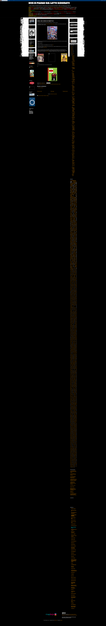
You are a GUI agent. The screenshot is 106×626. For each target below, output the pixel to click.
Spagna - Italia (71, 434)
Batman (75, 288)
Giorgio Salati (75, 237)
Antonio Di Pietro (74, 285)
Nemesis (75, 394)
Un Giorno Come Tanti (33, 7)
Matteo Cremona (73, 577)
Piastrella (75, 249)
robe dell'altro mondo (73, 591)
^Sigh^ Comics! (73, 508)
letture (71, 269)
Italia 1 (76, 215)
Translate (73, 26)
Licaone (71, 240)
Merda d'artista (74, 386)
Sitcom (76, 186)
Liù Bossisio (75, 372)
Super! (75, 439)
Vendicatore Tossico (73, 453)
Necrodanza (71, 394)
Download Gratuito (72, 320)
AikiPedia (30, 27)
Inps (73, 215)
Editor (75, 321)
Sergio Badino (72, 428)
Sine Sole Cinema (75, 432)
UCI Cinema (71, 447)
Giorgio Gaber (74, 343)
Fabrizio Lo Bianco (73, 234)
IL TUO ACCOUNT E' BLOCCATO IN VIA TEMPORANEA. (73, 477)
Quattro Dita (74, 413)
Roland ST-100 (75, 421)
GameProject (72, 337)
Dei (72, 315)
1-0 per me (74, 269)
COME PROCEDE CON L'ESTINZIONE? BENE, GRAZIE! (73, 109)
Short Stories (73, 595)
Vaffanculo (75, 451)
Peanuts (73, 406)
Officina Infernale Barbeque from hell (74, 585)
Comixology (71, 307)
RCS (74, 251)
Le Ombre (76, 366)
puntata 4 (75, 464)
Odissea (71, 400)
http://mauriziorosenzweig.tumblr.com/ (74, 570)
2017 (72, 47)
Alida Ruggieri (75, 208)
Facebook (71, 235)
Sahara (73, 424)
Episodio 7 (72, 326)
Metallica (72, 205)
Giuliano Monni (75, 204)
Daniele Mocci (73, 544)
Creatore (71, 184)
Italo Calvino (75, 358)
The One (74, 443)
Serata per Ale (75, 427)
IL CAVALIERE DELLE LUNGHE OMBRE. (73, 98)
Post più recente (39, 91)
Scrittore (75, 256)
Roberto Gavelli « (73, 593)
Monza (73, 390)
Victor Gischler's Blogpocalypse (73, 606)
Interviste (75, 356)
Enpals (71, 213)
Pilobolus (72, 408)
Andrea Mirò (74, 282)
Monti (73, 389)
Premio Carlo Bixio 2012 (62, 16)
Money (71, 389)
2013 (72, 50)
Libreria (74, 370)
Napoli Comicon (72, 246)
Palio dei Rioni (74, 402)
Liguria (72, 216)
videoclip (71, 207)
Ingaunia (72, 355)
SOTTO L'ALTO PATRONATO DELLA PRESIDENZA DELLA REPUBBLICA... (73, 489)
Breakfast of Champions (73, 532)
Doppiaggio (74, 319)
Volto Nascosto (71, 455)
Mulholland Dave (73, 580)
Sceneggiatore (73, 180)
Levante (74, 369)
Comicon (75, 305)
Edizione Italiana (72, 322)
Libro (73, 371)
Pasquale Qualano (72, 218)
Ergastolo (75, 326)
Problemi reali (71, 411)
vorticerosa (72, 608)
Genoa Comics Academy (73, 339)
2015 (72, 48)
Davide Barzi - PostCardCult (73, 548)
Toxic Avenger (74, 444)
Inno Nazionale (71, 356)
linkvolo (74, 462)
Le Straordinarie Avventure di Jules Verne (73, 193)
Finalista (75, 330)
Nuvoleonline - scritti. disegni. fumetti (73, 583)
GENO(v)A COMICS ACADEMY (73, 68)
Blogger (61, 620)
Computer (75, 307)
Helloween (76, 345)
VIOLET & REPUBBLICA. (72, 492)
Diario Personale (73, 554)
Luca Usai (75, 374)
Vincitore (72, 264)
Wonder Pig (71, 457)
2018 (72, 46)
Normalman (74, 398)
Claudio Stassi (72, 303)
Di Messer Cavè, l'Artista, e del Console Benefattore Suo (56, 7)
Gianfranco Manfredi (72, 341)
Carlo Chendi (74, 296)
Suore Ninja (71, 439)
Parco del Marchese (73, 405)
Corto (73, 309)
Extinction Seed (72, 183)
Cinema (75, 188)
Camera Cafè (75, 228)
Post (72, 40)
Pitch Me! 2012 (38, 16)
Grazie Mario (72, 345)
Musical (71, 393)
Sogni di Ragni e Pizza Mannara (73, 597)
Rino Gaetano (75, 419)
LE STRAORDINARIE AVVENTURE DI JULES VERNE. (73, 472)
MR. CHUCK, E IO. (73, 71)
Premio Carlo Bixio (73, 219)
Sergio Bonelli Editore (73, 257)
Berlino (74, 289)
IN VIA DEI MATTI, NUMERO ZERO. (73, 168)
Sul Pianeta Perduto (74, 438)
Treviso (71, 445)
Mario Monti (74, 381)
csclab (71, 461)
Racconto (71, 252)
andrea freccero (74, 460)
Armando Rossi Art (73, 525)
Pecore (76, 406)
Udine (75, 447)
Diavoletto (71, 318)
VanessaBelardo (73, 604)
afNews (71, 460)
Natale (76, 246)
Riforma (72, 419)
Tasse (75, 441)
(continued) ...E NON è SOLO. (73, 80)
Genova (71, 215)
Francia (71, 237)
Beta (72, 290)
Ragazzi (75, 252)
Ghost (74, 340)
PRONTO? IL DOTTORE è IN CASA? (73, 93)
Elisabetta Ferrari (72, 232)
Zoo (75, 459)
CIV (75, 294)
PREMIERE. (73, 61)
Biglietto (75, 290)
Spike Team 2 (72, 259)
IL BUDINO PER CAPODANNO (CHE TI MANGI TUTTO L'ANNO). (73, 58)
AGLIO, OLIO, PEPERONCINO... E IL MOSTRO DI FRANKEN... (73, 88)
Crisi (73, 200)
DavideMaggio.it (73, 551)
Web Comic (75, 456)
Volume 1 (75, 455)
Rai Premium (75, 415)
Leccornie (75, 239)
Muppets (73, 392)
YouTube (37, 9)
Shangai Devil (71, 430)
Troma (74, 445)
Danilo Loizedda (72, 313)
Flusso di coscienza (72, 566)
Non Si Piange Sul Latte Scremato (49, 3)
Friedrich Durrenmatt (73, 334)
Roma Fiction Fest (73, 254)
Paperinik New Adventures (74, 404)
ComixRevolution (72, 306)
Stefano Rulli (72, 437)
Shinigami (75, 430)
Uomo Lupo (75, 263)
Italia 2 (71, 357)
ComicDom (71, 305)
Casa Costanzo (74, 298)
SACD (72, 423)
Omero (73, 400)
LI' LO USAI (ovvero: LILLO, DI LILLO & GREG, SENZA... (73, 114)
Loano (71, 373)
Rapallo (71, 253)
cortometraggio (72, 268)
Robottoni (72, 421)
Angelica (76, 284)
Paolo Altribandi (75, 403)
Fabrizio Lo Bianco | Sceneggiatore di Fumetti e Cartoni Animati (73, 560)
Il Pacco (76, 349)
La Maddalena (73, 362)
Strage (75, 437)
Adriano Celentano (72, 272)
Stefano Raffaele (75, 436)
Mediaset (71, 242)
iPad (75, 268)
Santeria (71, 256)
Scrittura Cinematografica (74, 426)
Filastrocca (72, 330)
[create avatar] (31, 23)
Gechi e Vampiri (75, 338)
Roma (72, 422)
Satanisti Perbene (72, 425)
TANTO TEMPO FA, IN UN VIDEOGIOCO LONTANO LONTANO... (73, 163)
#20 (76, 224)
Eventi (74, 185)
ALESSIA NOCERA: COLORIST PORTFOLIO (73, 516)
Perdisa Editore (72, 407)
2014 (72, 49)
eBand (74, 224)
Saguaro (71, 424)
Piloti (74, 408)
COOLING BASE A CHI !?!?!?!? (73, 143)
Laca (76, 364)
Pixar (76, 408)
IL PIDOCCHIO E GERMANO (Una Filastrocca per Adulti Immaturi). (73, 483)
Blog (70, 200)
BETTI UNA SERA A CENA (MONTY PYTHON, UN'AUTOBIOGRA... (73, 103)
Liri (73, 240)
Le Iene (73, 366)
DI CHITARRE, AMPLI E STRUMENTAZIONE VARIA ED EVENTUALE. (73, 494)
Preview (75, 410)
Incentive (71, 239)
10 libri (72, 225)
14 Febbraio (71, 270)
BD (74, 227)
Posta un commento (40, 87)
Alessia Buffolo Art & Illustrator (73, 513)
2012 (72, 51)
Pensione (71, 249)
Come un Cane (74, 304)
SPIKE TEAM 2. (72, 486)
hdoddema (56, 620)
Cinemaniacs (75, 302)
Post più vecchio (65, 91)
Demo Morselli (75, 315)
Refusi (73, 417)
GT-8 (71, 336)
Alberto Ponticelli (73, 275)
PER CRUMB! (73, 140)
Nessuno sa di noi (72, 396)
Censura (75, 300)
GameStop (76, 337)
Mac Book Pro (74, 377)
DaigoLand (72, 542)
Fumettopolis (73, 335)
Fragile (72, 332)
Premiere (71, 410)
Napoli (74, 393)
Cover (71, 212)
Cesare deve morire (72, 301)
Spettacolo (74, 258)
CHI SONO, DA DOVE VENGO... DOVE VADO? (73, 172)
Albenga (73, 187)
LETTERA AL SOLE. (72, 485)
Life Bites (76, 371)
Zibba (70, 458)
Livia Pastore (72, 189)
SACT (75, 423)
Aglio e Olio (74, 273)
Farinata (72, 328)
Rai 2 (72, 186)
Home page (52, 91)
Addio (75, 225)
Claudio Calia (73, 539)
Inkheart (75, 355)
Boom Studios (75, 292)
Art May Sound (73, 287)
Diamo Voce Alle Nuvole (73, 317)
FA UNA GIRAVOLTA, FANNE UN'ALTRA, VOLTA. (73, 147)
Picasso (76, 407)
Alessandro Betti (72, 277)
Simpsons (71, 432)
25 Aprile (72, 271)
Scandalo (76, 425)
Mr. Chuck (74, 391)
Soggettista (75, 181)
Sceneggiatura (72, 194)
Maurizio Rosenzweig (73, 199)
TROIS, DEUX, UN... (73, 175)
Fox (70, 332)
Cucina (74, 212)
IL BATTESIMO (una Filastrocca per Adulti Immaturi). (73, 474)
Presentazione (72, 196)
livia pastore (73, 572)
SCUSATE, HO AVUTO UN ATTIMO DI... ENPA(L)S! (73, 156)
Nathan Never (73, 247)
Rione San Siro (72, 420)
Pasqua (71, 406)
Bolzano (72, 292)
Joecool (74, 360)
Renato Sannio (75, 253)
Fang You (75, 235)
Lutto (70, 377)
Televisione (73, 182)
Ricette (75, 220)
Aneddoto (75, 283)
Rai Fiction (72, 415)
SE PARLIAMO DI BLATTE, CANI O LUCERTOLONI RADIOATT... (73, 128)
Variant (71, 224)
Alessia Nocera (73, 190)
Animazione (72, 192)
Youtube (75, 457)
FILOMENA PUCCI (73, 564)
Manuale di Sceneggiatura (73, 379)
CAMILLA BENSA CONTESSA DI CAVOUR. (73, 64)
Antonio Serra (71, 286)
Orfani (76, 400)
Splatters (75, 434)
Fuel (70, 335)
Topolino (75, 261)
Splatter (76, 259)
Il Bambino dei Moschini (74, 347)
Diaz (73, 318)
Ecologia (73, 321)
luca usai (72, 575)
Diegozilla (72, 556)
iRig (73, 461)
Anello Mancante (72, 284)
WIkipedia (75, 266)
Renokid (72, 589)
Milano (76, 189)
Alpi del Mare (75, 279)
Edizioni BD (75, 191)
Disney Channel (75, 201)
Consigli (71, 229)
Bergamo (71, 228)
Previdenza (71, 220)
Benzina (71, 289)
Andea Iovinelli (72, 281)
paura (71, 464)
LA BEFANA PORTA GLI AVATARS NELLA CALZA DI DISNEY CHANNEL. (73, 480)
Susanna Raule (75, 222)
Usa (72, 451)
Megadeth (74, 385)
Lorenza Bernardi (74, 373)
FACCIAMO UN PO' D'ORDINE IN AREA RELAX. (73, 137)
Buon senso (73, 294)
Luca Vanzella (71, 375)
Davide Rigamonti (74, 230)
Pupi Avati (71, 413)
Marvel (71, 383)
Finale (75, 236)
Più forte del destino (73, 409)
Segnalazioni (71, 427)
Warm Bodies (71, 456)
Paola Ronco (71, 403)
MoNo (74, 388)
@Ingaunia (75, 271)
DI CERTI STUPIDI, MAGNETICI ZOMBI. (73, 122)
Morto (75, 390)
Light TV (74, 198)
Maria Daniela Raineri (73, 241)
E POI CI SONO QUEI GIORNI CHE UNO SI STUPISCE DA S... (73, 75)
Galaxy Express (75, 336)
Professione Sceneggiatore (73, 587)
